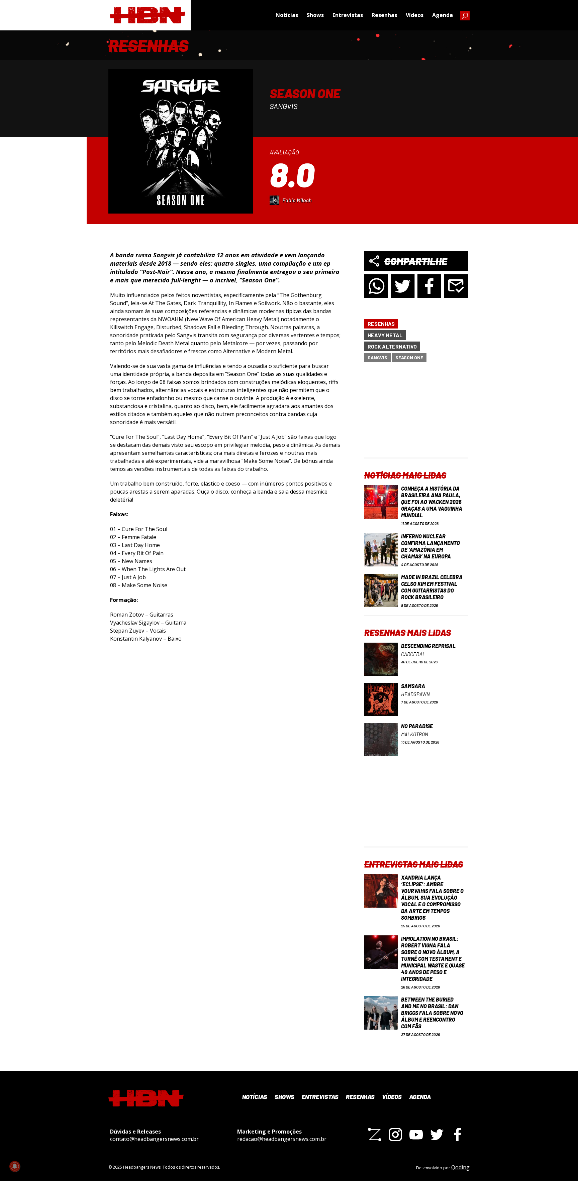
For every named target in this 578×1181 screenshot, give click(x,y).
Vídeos (414, 15)
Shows (315, 15)
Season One (409, 357)
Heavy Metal (385, 335)
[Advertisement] (416, 415)
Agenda (442, 15)
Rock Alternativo (392, 346)
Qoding (460, 1167)
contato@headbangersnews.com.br (154, 1139)
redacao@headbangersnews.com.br (281, 1139)
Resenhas (384, 15)
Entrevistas (347, 15)
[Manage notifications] (14, 1166)
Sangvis (377, 357)
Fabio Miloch (296, 200)
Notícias (287, 15)
